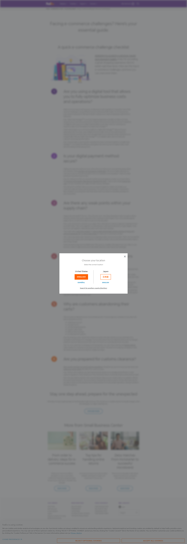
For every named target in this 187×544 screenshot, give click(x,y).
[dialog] (93, 272)
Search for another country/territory (93, 288)
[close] (125, 256)
